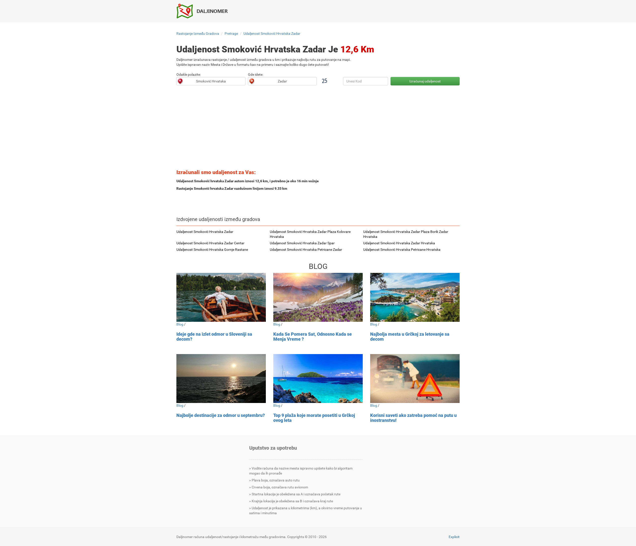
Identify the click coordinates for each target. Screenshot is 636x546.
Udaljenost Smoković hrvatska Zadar (271, 34)
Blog (179, 324)
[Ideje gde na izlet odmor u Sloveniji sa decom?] (221, 297)
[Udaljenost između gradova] (205, 11)
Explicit (454, 537)
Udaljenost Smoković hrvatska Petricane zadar (306, 250)
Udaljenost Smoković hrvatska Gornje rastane (212, 250)
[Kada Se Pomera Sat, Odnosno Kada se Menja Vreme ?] (318, 297)
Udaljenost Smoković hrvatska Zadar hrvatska (399, 243)
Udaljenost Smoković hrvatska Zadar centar (210, 243)
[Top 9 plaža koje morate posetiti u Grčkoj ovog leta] (318, 378)
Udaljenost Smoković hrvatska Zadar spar (302, 243)
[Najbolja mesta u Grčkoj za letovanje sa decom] (415, 297)
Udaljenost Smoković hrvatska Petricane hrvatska (401, 250)
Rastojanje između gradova (197, 34)
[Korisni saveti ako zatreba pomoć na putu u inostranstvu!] (415, 378)
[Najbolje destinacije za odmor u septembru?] (221, 378)
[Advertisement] (318, 129)
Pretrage (231, 34)
